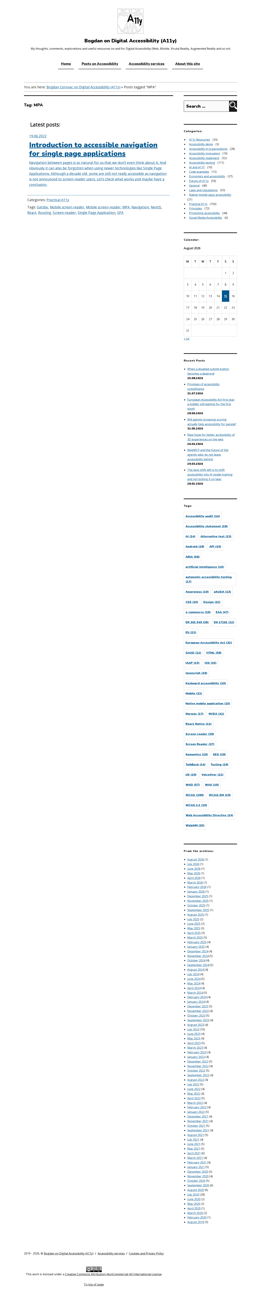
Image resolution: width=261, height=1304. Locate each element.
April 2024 (194, 988)
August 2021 (195, 1135)
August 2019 (195, 1222)
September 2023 (198, 1020)
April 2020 (194, 1208)
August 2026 (195, 859)
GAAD (193, 653)
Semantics (197, 754)
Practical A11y (58, 199)
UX (191, 775)
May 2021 (193, 1149)
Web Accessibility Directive (209, 815)
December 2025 (197, 896)
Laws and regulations (203, 190)
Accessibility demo (201, 144)
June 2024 (193, 979)
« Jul (186, 339)
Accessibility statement (204, 158)
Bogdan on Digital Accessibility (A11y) (68, 1253)
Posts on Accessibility (100, 64)
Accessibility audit (203, 516)
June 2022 (193, 1089)
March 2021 (195, 1158)
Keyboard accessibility (206, 683)
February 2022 (196, 1107)
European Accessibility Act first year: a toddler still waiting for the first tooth (211, 404)
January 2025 (196, 947)
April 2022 (194, 1098)
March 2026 (195, 882)
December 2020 (197, 1172)
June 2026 (193, 869)
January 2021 (196, 1167)
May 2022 (193, 1094)
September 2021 (198, 1130)
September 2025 (198, 910)
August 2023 (195, 1025)
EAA (222, 612)
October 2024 (196, 960)
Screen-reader (64, 212)
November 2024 (198, 956)
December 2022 (197, 1061)
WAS (212, 785)
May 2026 (193, 873)
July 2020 (193, 1195)
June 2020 (193, 1199)
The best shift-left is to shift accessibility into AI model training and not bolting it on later (210, 474)
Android (195, 546)
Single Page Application (96, 212)
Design (211, 602)
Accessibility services (146, 64)
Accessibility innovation (204, 153)
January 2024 (196, 1002)
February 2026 (196, 887)
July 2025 (193, 919)
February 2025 (196, 942)
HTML (213, 653)
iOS (210, 663)
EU (191, 632)
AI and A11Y (197, 167)
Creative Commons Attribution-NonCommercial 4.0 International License (113, 1274)
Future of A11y (199, 181)
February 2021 (196, 1162)
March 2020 (195, 1213)
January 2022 (196, 1112)
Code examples (199, 172)
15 (225, 296)
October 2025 (196, 905)
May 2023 (193, 1038)
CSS (192, 602)
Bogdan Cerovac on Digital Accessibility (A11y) (83, 87)
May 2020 (193, 1204)
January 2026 (196, 892)
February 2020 (196, 1217)
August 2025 (195, 915)
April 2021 (194, 1153)
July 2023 (193, 1029)
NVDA (216, 714)
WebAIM (195, 825)
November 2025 (198, 901)
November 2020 (198, 1176)
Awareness (197, 592)
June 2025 (193, 924)
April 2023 (194, 1043)
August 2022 (195, 1080)
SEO (219, 754)
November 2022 (198, 1066)
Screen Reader (200, 744)
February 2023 (196, 1052)
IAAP (192, 663)
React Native (198, 724)
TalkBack (195, 765)
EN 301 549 (197, 622)
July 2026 (193, 864)
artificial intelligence (205, 567)
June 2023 (193, 1034)
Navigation (140, 207)
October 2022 (196, 1071)
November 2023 (198, 1011)
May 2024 (193, 983)
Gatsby (42, 207)
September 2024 (198, 965)
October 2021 (196, 1126)
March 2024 (195, 993)
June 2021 (193, 1144)
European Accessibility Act (209, 643)
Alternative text (215, 536)
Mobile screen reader (67, 207)
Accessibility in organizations (208, 149)
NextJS (156, 207)
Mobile (194, 693)
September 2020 (198, 1185)
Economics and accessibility (207, 176)
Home (66, 64)
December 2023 (197, 1006)
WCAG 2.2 (196, 805)
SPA (120, 212)
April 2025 (194, 933)
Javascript (196, 673)
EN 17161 (224, 622)
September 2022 (198, 1075)
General (194, 186)
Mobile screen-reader (103, 207)
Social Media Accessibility (205, 218)
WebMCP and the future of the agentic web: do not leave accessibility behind (207, 454)
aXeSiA (222, 592)
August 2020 (195, 1190)
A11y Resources (199, 140)
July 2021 (193, 1140)
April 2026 (194, 878)
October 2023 (196, 1016)
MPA (126, 207)
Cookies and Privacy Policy (146, 1253)
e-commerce (198, 612)
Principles (195, 208)
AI (190, 536)
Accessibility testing (202, 163)
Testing (219, 765)
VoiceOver (212, 775)
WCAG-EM (220, 795)
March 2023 (195, 1048)
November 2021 (198, 1121)
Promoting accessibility (204, 213)
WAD (193, 785)
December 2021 (197, 1116)
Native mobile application (208, 703)
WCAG (195, 795)
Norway (194, 714)
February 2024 (196, 997)
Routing (44, 212)
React (31, 212)
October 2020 (196, 1181)
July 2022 (193, 1084)
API (215, 546)
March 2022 (195, 1103)
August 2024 (195, 970)
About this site (187, 64)
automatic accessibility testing (209, 579)
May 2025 (193, 928)
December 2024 (197, 951)
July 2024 (193, 974)
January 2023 (196, 1057)
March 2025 (195, 937)
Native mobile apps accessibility (210, 195)
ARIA (193, 557)
